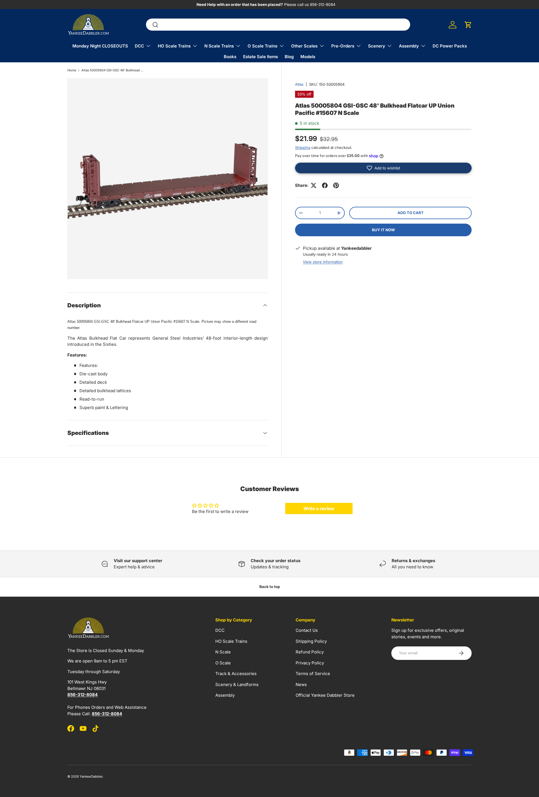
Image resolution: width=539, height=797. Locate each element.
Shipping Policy (311, 641)
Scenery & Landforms (237, 684)
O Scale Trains (262, 46)
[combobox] (278, 25)
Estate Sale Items (260, 56)
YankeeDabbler (91, 776)
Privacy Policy (310, 663)
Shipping (302, 147)
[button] (468, 25)
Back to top (269, 586)
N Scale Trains (219, 46)
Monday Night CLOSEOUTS (100, 46)
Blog (289, 56)
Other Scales (304, 46)
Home (71, 70)
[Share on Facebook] (324, 185)
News (301, 684)
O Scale (223, 663)
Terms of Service (313, 673)
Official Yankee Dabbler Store (325, 695)
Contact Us (307, 630)
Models (307, 56)
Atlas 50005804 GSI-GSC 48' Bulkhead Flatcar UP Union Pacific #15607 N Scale (113, 70)
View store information (323, 262)
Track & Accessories (236, 673)
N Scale (223, 652)
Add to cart (411, 212)
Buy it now (383, 230)
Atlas (299, 84)
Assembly (409, 46)
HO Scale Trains (174, 46)
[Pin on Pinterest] (336, 185)
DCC (139, 46)
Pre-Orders (342, 46)
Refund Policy (310, 652)
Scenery (376, 46)
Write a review (318, 508)
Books (230, 56)
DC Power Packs (450, 46)
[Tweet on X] (313, 185)
